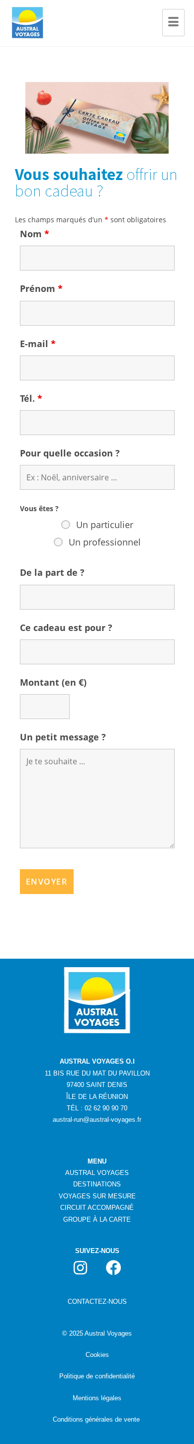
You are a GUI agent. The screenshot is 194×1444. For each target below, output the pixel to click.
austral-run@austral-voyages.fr (97, 1119)
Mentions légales (97, 1398)
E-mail (38, 344)
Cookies (97, 1354)
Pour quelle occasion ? (70, 453)
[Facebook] (113, 1268)
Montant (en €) (53, 682)
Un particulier (104, 525)
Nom (34, 234)
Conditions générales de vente (96, 1419)
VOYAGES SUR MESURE (97, 1196)
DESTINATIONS (97, 1184)
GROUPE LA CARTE (97, 1219)
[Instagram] (80, 1268)
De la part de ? (52, 572)
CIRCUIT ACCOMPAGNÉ (97, 1207)
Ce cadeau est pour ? (66, 627)
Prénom (41, 288)
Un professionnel (105, 542)
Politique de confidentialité (97, 1376)
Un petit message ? (63, 737)
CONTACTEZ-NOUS (97, 1301)
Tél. (31, 398)
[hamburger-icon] (173, 23)
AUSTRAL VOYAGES (97, 1172)
